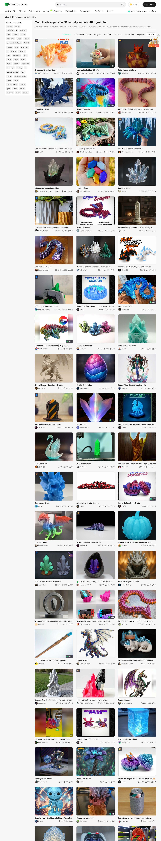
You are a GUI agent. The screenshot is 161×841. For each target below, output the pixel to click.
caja (22, 72)
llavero (19, 39)
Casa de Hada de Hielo (127, 345)
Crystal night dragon (43, 267)
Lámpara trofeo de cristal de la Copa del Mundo (137, 464)
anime (16, 59)
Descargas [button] (84, 11)
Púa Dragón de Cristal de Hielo (130, 149)
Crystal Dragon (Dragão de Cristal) (49, 385)
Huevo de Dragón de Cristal (129, 503)
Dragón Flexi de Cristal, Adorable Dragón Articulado (134, 267)
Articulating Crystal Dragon (87, 503)
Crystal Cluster (124, 188)
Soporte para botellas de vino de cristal (92, 700)
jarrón (15, 89)
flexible (9, 26)
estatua (16, 64)
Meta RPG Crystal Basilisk (128, 582)
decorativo (16, 55)
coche (16, 80)
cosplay (19, 68)
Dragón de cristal (42, 109)
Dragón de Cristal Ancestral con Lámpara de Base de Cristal (136, 424)
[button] (153, 11)
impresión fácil (12, 30)
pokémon (23, 30)
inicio (9, 59)
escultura (22, 51)
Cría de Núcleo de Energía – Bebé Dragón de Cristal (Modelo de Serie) (135, 660)
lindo (8, 55)
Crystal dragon (41, 542)
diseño (9, 76)
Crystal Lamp (81, 424)
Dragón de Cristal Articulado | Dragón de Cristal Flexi (51, 345)
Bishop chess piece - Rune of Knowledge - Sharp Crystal (135, 227)
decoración (24, 47)
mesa (9, 80)
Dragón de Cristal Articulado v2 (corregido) (135, 621)
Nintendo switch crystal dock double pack (93, 621)
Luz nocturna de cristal (127, 739)
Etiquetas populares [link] (20, 17)
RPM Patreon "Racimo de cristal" (48, 582)
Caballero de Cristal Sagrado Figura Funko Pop (53, 818)
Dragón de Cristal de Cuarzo (46, 70)
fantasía (26, 43)
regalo (9, 64)
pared (18, 93)
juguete (9, 47)
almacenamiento (20, 76)
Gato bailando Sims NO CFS (87, 70)
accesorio (25, 64)
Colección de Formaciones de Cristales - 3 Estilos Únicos (93, 267)
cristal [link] (34, 17)
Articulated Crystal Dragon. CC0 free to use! (135, 109)
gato (8, 89)
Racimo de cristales (84, 345)
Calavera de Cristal (42, 503)
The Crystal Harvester (43, 779)
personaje (10, 68)
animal (23, 59)
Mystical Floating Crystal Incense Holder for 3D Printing (54, 621)
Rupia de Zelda (82, 188)
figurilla (13, 51)
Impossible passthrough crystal (48, 424)
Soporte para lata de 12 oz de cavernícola (134, 818)
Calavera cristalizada (84, 818)
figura (25, 55)
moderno (10, 93)
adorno (22, 84)
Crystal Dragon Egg (84, 385)
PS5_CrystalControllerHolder (46, 306)
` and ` (15, 35)
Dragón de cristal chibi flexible (88, 542)
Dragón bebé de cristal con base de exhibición (95, 306)
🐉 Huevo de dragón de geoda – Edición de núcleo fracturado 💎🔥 (93, 582)
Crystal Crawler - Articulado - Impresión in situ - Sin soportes (54, 149)
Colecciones (34, 11)
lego (8, 35)
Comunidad (71, 11)
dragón (17, 26)
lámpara (25, 93)
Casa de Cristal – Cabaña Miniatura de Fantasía (53, 700)
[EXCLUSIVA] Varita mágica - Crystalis (50, 660)
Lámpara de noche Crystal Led (47, 188)
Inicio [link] (7, 17)
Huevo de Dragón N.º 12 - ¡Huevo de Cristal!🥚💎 (136, 779)
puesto (22, 89)
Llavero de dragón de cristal (87, 739)
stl (26, 68)
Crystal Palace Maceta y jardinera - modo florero (51, 227)
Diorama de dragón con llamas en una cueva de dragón (54, 739)
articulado (10, 39)
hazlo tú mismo (12, 84)
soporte (26, 39)
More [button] (109, 11)
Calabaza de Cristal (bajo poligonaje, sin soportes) (134, 542)
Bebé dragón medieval (127, 70)
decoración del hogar (14, 43)
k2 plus (23, 35)
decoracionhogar (12, 72)
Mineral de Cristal (83, 464)
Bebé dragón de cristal (85, 149)
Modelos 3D (10, 11)
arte (16, 47)
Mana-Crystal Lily (83, 779)
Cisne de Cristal (41, 464)
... (7, 51)
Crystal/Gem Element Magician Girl (132, 385)
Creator (46, 11)
